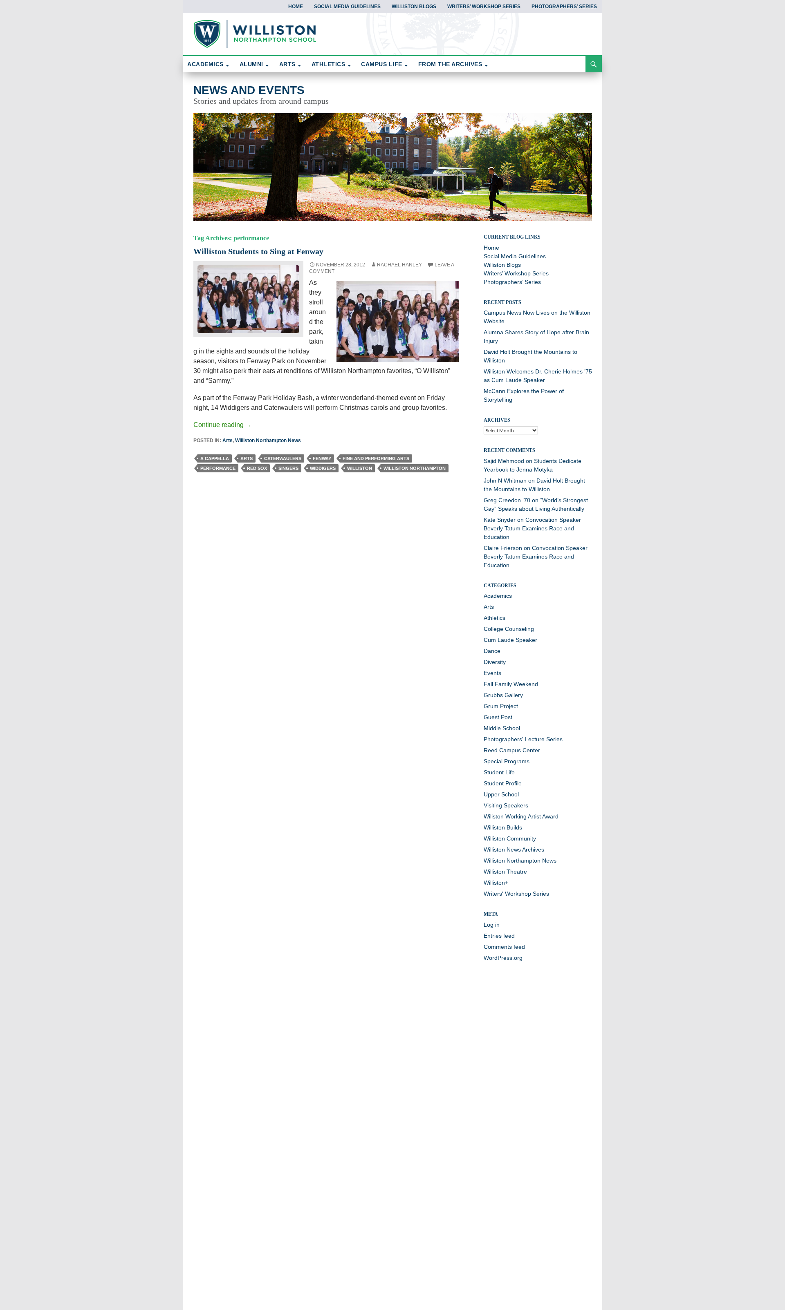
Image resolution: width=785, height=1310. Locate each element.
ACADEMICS (205, 64)
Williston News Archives (514, 849)
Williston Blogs (414, 6)
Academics (498, 595)
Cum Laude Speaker (510, 640)
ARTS (287, 64)
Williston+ (496, 882)
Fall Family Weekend (511, 684)
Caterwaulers (282, 458)
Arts (227, 440)
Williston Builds (503, 827)
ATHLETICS (328, 64)
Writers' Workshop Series (516, 893)
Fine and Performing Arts (376, 458)
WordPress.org (503, 958)
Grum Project (501, 706)
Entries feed (499, 935)
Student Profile (503, 783)
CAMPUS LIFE (381, 64)
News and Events (249, 90)
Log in (492, 924)
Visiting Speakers (506, 805)
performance (218, 468)
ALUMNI (251, 64)
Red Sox (257, 468)
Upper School (501, 794)
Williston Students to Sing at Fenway (258, 251)
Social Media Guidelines (347, 6)
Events (492, 673)
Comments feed (504, 946)
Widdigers (323, 468)
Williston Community (510, 838)
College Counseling (509, 629)
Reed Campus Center (512, 750)
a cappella (214, 458)
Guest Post (498, 717)
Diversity (495, 662)
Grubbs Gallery (503, 695)
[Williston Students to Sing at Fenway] (248, 298)
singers (288, 468)
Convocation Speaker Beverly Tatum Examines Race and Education (532, 528)
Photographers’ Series (564, 6)
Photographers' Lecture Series (523, 739)
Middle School (502, 728)
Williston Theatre (505, 871)
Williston (359, 468)
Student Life (499, 772)
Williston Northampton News (268, 440)
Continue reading (222, 424)
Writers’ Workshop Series (483, 6)
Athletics (494, 618)
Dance (492, 651)
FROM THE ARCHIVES (450, 64)
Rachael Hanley (399, 265)
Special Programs (506, 761)
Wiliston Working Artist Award (521, 816)
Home (295, 6)
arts (246, 458)
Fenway (322, 458)
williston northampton (415, 468)
